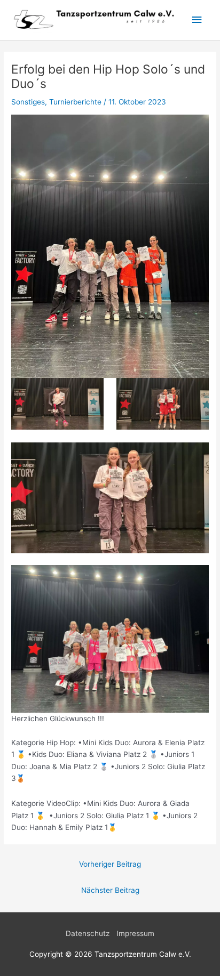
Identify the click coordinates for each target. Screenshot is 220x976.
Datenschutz (87, 933)
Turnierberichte (75, 102)
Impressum (135, 933)
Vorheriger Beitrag (110, 864)
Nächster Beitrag (110, 890)
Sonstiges (28, 102)
